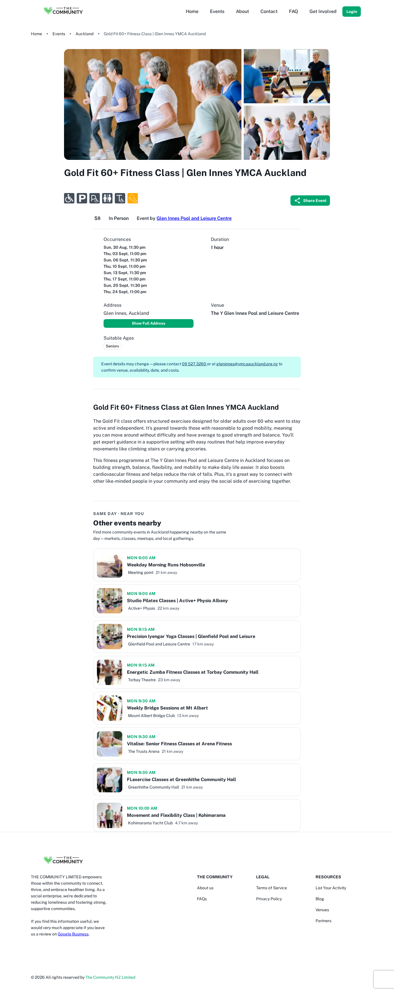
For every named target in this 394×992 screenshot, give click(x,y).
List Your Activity (331, 888)
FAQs (202, 898)
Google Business (73, 934)
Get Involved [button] (323, 11)
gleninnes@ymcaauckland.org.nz (247, 364)
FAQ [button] (293, 11)
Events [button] (217, 11)
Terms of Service (271, 888)
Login (351, 11)
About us (205, 888)
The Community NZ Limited (110, 977)
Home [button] (192, 11)
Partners (323, 920)
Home (36, 33)
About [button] (242, 11)
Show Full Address (148, 323)
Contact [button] (268, 11)
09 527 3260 (194, 364)
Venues (322, 909)
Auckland (84, 33)
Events (58, 33)
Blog (320, 898)
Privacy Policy (269, 898)
